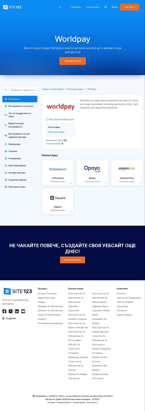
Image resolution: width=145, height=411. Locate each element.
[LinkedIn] (17, 311)
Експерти (122, 310)
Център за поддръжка (129, 297)
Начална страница (47, 293)
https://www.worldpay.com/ (61, 119)
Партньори (122, 306)
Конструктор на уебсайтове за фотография (76, 336)
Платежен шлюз (75, 89)
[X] (10, 311)
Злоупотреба (79, 402)
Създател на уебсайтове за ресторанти (99, 340)
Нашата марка (124, 314)
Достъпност (92, 402)
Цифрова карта (100, 306)
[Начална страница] (59, 7)
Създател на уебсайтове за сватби (75, 365)
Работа (125, 302)
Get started (130, 7)
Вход (115, 7)
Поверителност (64, 402)
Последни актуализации (50, 323)
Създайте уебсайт (72, 260)
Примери (76, 7)
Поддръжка (92, 7)
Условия (51, 402)
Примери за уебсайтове (50, 306)
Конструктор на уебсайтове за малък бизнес (100, 297)
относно (121, 293)
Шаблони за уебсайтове (50, 310)
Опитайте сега (73, 61)
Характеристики (46, 297)
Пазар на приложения (52, 89)
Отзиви (41, 302)
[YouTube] (23, 311)
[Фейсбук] (4, 311)
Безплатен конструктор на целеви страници (77, 314)
